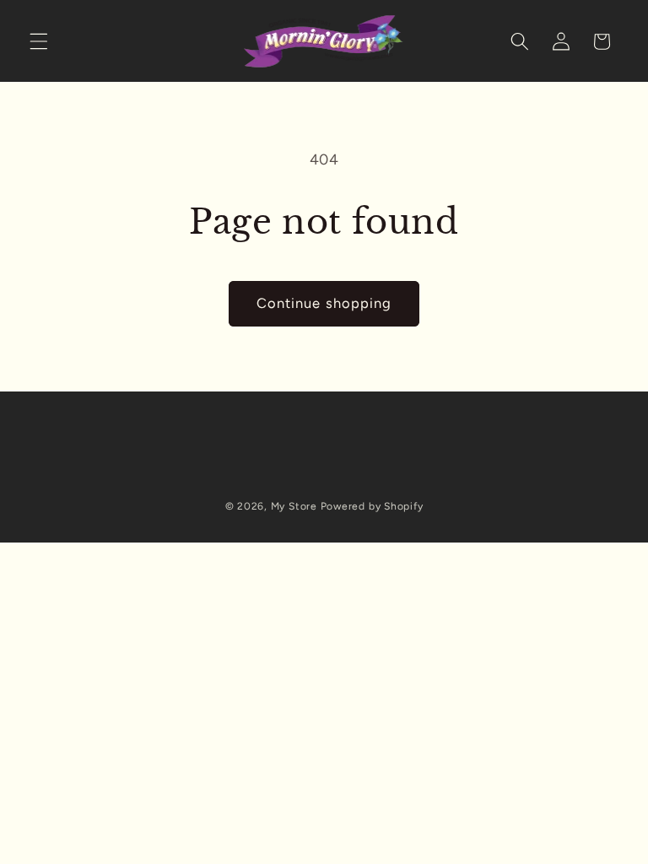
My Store (294, 506)
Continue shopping (324, 302)
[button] (39, 41)
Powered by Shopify (372, 506)
